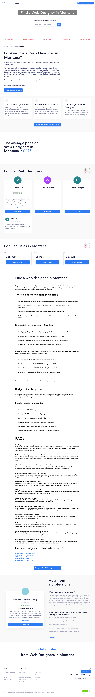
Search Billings (47, 262)
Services (6, 47)
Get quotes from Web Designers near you (47, 124)
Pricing (21, 675)
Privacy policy (50, 692)
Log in (74, 3)
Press (36, 682)
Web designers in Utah (22, 559)
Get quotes (47, 649)
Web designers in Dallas (22, 557)
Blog (36, 679)
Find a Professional (9, 672)
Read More (52, 637)
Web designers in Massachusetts (25, 553)
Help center (22, 679)
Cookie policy (41, 692)
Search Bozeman (18, 262)
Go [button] (59, 24)
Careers (37, 675)
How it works (8, 675)
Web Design (14, 47)
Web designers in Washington (24, 555)
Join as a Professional (25, 677)
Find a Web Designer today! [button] (13, 90)
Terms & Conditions (30, 692)
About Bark (38, 672)
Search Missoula (77, 262)
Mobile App (7, 679)
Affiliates (37, 677)
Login (5, 677)
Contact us (86, 672)
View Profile (17, 211)
